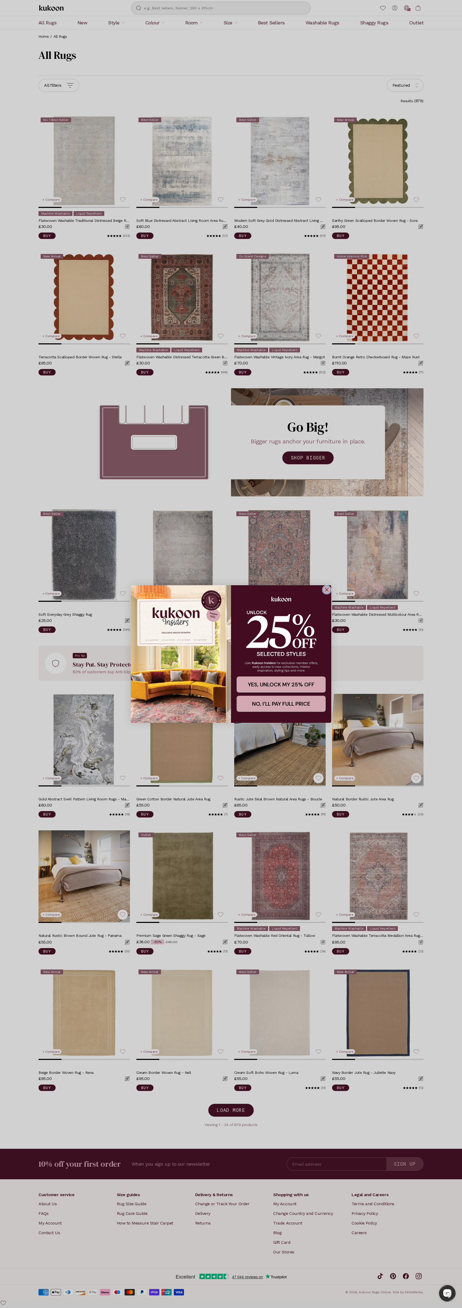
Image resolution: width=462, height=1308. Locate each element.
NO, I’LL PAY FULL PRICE (281, 703)
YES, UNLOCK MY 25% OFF (281, 684)
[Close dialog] (327, 590)
